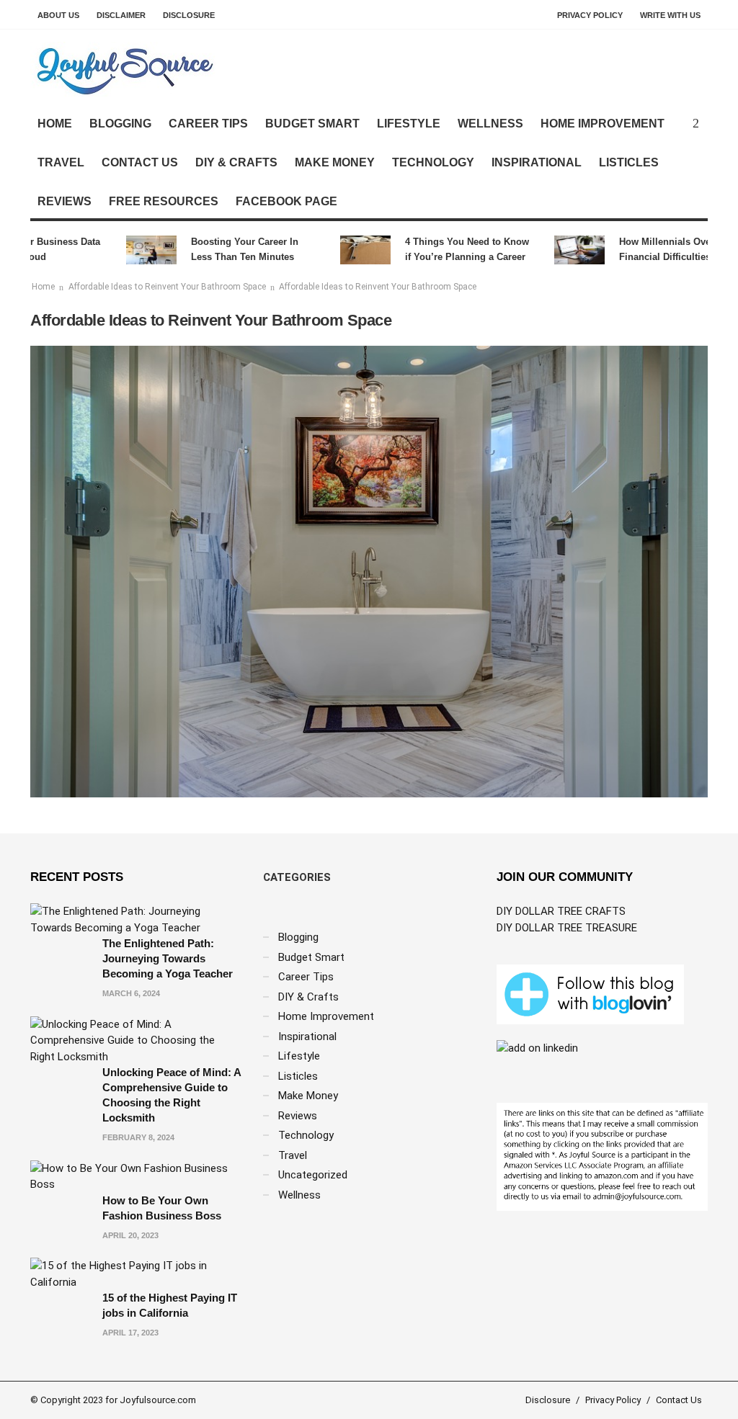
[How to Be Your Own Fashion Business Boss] (135, 1175)
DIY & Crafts (236, 162)
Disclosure (189, 15)
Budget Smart (312, 123)
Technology (433, 162)
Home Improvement (602, 123)
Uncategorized (312, 1174)
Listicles (629, 162)
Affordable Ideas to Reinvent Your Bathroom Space (167, 287)
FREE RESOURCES (163, 201)
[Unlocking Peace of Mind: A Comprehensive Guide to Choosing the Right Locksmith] (135, 1039)
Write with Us (670, 15)
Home (54, 123)
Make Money (335, 162)
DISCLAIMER (121, 15)
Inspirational (537, 162)
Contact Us (140, 162)
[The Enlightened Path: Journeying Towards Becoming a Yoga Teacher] (135, 919)
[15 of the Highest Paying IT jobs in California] (135, 1273)
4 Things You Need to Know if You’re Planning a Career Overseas (449, 250)
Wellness (490, 123)
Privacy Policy (590, 15)
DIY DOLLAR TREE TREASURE (567, 927)
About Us (58, 15)
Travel (60, 162)
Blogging (120, 123)
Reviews (64, 201)
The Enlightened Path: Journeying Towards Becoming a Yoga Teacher (167, 958)
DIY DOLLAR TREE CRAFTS (561, 911)
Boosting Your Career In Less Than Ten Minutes (226, 249)
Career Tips (208, 123)
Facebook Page (286, 201)
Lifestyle (408, 123)
